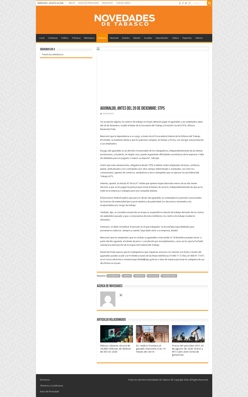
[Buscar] (209, 3)
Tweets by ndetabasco (53, 54)
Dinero (127, 276)
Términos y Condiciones (51, 385)
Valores (199, 38)
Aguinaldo (113, 276)
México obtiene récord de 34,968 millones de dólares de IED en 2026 (115, 348)
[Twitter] (186, 3)
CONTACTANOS (123, 3)
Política (64, 38)
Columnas (53, 38)
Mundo (136, 38)
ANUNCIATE (107, 3)
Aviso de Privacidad (49, 391)
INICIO (72, 3)
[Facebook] (183, 3)
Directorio (45, 379)
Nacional (114, 38)
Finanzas (102, 38)
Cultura (175, 38)
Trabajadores (169, 276)
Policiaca (76, 38)
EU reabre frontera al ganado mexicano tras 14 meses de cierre (150, 348)
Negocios (153, 276)
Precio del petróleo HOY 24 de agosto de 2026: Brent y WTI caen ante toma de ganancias (187, 350)
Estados (126, 38)
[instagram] (189, 3)
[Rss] (180, 3)
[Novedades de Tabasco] (124, 19)
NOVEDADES (108, 114)
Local (41, 38)
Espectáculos (162, 38)
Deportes (187, 38)
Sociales (148, 38)
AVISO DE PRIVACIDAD (88, 3)
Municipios (89, 38)
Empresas (139, 276)
